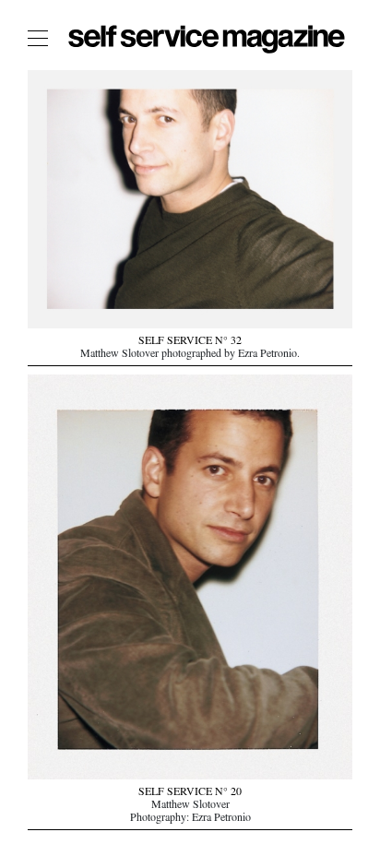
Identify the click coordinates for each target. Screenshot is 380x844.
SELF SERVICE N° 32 (190, 342)
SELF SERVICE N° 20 (190, 793)
